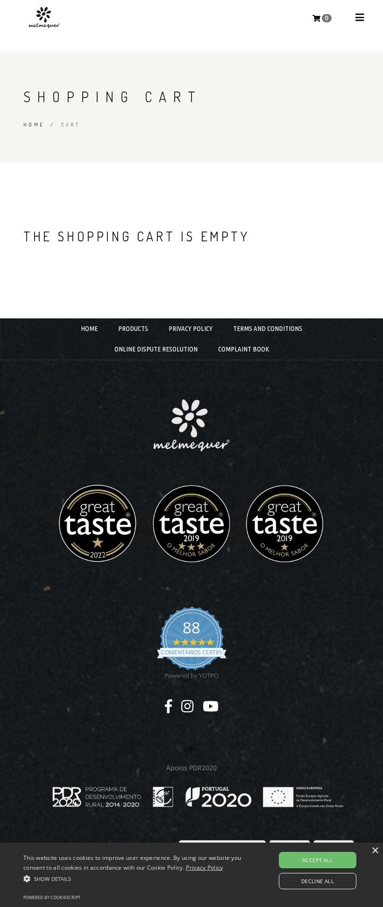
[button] (132, 878)
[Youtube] (211, 706)
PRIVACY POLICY (191, 328)
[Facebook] (168, 706)
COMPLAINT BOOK (243, 349)
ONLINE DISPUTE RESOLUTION (156, 349)
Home (34, 124)
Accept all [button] (317, 860)
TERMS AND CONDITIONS (267, 328)
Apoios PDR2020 (191, 767)
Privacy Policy (204, 868)
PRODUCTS (133, 328)
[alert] (191, 875)
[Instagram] (187, 706)
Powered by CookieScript (51, 897)
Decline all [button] (317, 881)
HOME (89, 328)
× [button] (374, 850)
